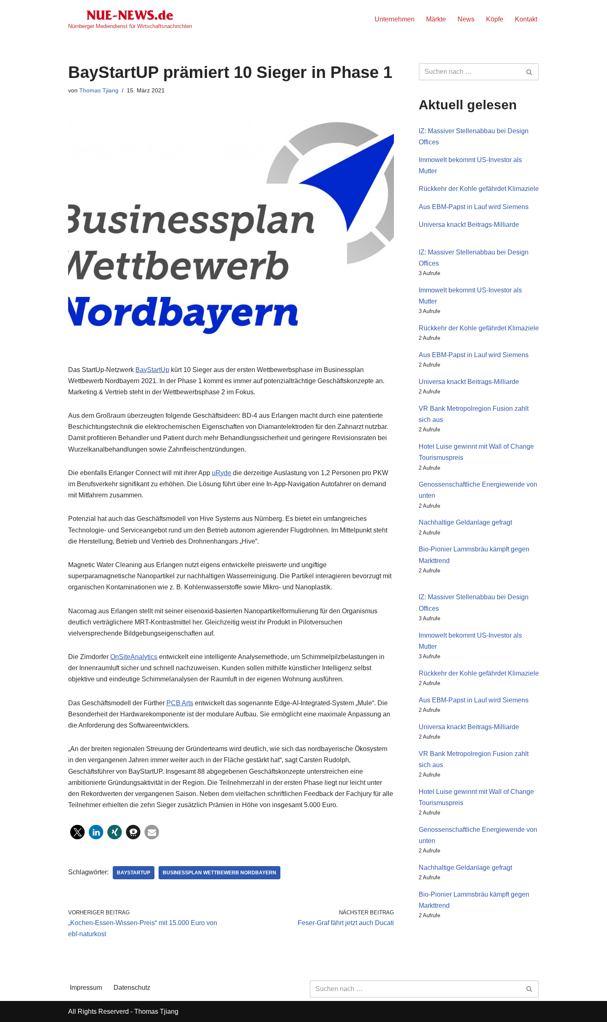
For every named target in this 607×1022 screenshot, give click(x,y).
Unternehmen (395, 19)
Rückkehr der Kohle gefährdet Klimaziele (479, 188)
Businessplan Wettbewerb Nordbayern (219, 873)
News (466, 19)
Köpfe (494, 19)
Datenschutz (132, 987)
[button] (77, 832)
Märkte (436, 19)
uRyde (221, 472)
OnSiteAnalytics (133, 656)
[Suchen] (529, 71)
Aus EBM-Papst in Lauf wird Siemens (474, 206)
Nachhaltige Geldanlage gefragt (465, 522)
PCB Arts (179, 702)
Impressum (86, 987)
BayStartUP (133, 873)
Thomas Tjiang (99, 90)
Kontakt (526, 19)
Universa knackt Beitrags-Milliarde (469, 224)
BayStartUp (152, 369)
